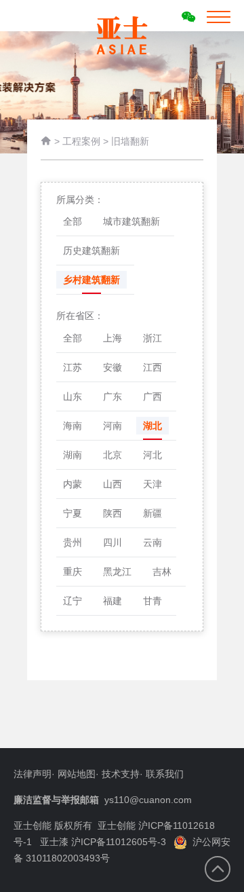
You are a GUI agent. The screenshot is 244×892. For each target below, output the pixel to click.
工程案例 (81, 141)
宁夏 (72, 513)
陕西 (112, 513)
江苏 (72, 367)
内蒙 (72, 484)
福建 (112, 600)
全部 (72, 221)
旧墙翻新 (130, 141)
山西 (112, 484)
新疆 (152, 513)
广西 (152, 396)
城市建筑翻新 (131, 221)
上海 (112, 338)
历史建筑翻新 (91, 250)
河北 (152, 454)
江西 (152, 367)
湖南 (72, 454)
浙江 (152, 338)
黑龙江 (117, 571)
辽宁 (72, 600)
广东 (112, 396)
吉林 (161, 571)
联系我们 (165, 773)
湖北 (152, 425)
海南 (72, 425)
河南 (112, 425)
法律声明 (33, 773)
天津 (152, 484)
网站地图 (77, 773)
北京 (112, 454)
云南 (152, 542)
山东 (72, 396)
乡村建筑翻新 (91, 279)
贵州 (72, 542)
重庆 (72, 571)
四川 (112, 542)
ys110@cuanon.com (148, 799)
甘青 (152, 600)
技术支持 (121, 773)
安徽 (112, 367)
